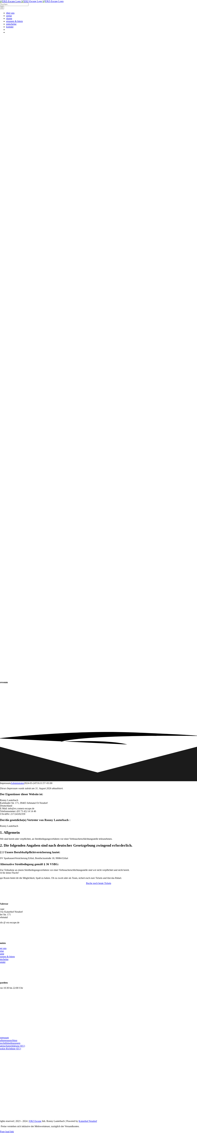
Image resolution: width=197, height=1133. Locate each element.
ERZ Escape (35, 1121)
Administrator (17, 783)
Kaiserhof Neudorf (88, 1121)
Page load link (7, 1131)
